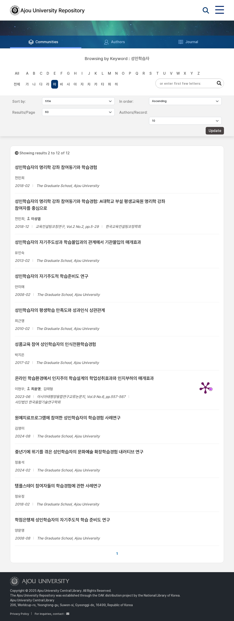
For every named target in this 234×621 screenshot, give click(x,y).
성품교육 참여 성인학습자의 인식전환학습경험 (55, 344)
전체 (17, 84)
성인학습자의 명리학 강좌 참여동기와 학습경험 (56, 167)
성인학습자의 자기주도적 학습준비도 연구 (51, 276)
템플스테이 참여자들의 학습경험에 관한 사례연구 (58, 486)
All (17, 73)
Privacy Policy (19, 614)
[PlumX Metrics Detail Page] (205, 387)
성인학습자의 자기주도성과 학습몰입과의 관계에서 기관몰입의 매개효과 (78, 242)
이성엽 (36, 219)
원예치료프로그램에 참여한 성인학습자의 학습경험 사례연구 (67, 418)
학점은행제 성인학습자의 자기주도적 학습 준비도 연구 (62, 520)
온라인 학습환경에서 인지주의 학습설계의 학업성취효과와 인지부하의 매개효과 (84, 378)
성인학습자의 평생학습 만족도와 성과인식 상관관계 (60, 310)
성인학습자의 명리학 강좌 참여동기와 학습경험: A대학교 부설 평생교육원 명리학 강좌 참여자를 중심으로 (90, 205)
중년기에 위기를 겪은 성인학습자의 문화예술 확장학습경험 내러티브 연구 (79, 452)
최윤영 (36, 389)
